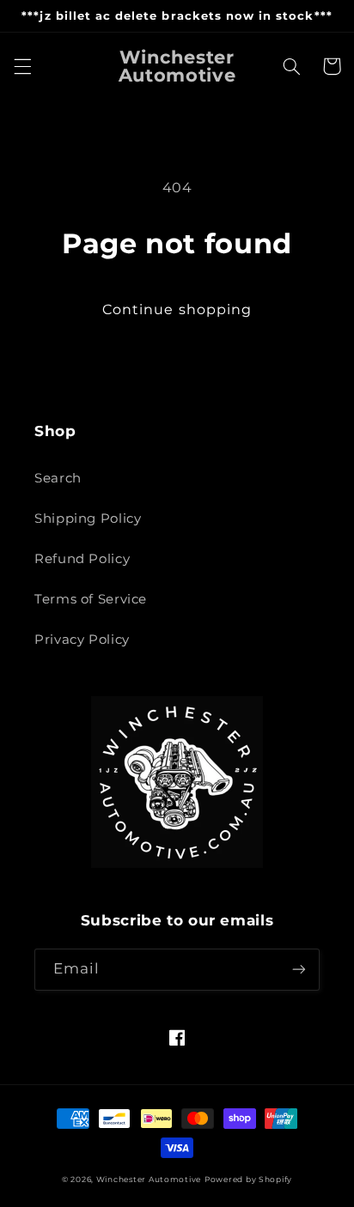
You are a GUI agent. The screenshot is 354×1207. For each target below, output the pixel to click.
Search (58, 478)
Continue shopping (177, 309)
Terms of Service (90, 599)
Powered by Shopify (248, 1179)
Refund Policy (82, 559)
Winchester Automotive (148, 1179)
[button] (22, 66)
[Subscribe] (299, 970)
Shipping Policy (87, 518)
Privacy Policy (82, 639)
